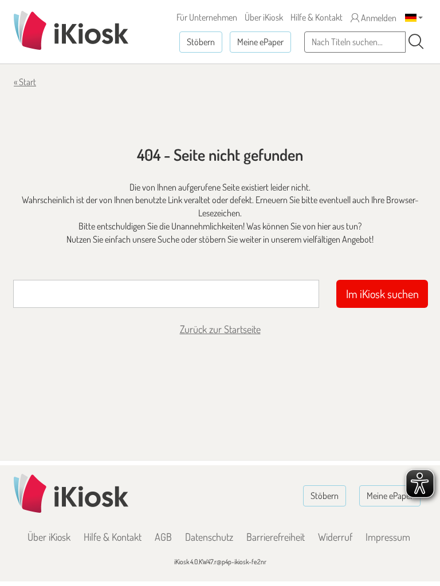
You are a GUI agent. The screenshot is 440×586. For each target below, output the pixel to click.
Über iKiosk (264, 17)
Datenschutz (209, 536)
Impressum (388, 536)
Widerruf (335, 536)
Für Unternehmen (206, 17)
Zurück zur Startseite (220, 329)
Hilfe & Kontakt (316, 17)
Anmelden (377, 17)
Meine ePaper (260, 41)
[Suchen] (416, 41)
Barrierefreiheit (275, 536)
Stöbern (201, 41)
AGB (163, 536)
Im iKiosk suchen (382, 293)
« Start (25, 82)
